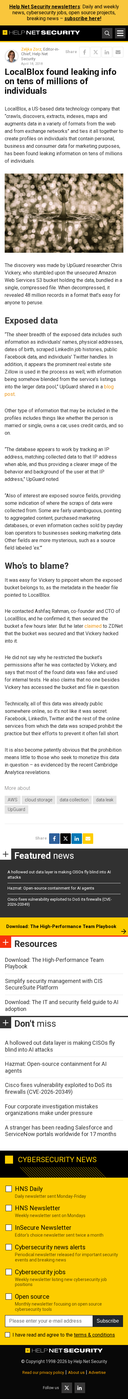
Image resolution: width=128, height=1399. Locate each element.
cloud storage (38, 799)
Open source (32, 1296)
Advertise (97, 1372)
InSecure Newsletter (43, 1227)
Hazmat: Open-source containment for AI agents (50, 888)
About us (76, 1372)
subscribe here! (82, 18)
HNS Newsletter (37, 1208)
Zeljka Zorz (31, 49)
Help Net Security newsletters (44, 7)
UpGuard (16, 809)
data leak (104, 799)
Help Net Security (90, 1361)
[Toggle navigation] (120, 33)
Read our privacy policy (43, 1372)
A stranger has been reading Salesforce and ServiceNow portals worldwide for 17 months (61, 1131)
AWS (12, 799)
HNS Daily (29, 1189)
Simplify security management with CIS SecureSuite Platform (54, 984)
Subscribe (108, 1321)
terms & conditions (94, 1335)
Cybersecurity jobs (40, 1272)
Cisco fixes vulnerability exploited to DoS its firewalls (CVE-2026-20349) (58, 1088)
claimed (93, 626)
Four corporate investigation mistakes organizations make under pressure (51, 1109)
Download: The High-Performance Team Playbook (61, 926)
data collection (74, 799)
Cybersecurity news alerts (50, 1247)
